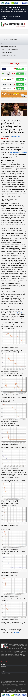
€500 (14, 84)
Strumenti (4, 18)
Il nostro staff (3, 666)
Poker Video (16, 16)
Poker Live (4, 14)
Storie (10, 16)
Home (2, 7)
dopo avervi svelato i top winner (18, 152)
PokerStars (9, 88)
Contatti (2, 669)
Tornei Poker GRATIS (20, 11)
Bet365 (9, 79)
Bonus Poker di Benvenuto (13, 7)
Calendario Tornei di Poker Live (11, 58)
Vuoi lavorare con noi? (5, 673)
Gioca (20, 68)
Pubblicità (3, 671)
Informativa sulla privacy (6, 676)
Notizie (3, 43)
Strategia (4, 16)
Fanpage (16, 632)
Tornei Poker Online (7, 11)
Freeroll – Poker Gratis (9, 55)
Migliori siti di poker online (9, 9)
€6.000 (14, 74)
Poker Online (22, 9)
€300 (14, 69)
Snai (9, 84)
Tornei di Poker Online (8, 52)
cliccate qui (19, 624)
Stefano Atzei (16, 136)
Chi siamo (3, 664)
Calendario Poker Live (14, 14)
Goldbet (9, 69)
